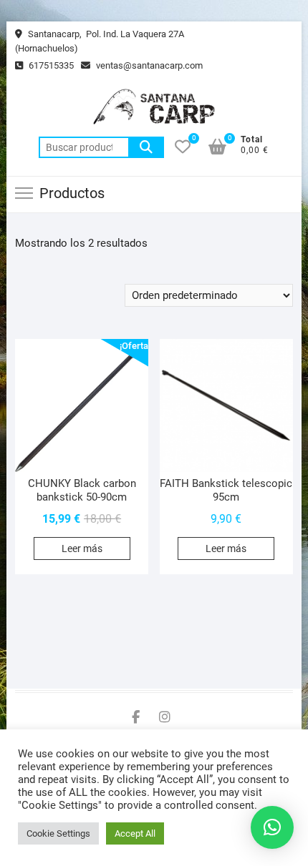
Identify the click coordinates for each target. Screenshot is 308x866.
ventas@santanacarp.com (148, 65)
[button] (272, 827)
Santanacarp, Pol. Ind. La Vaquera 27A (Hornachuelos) (99, 41)
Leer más (82, 548)
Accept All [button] (135, 833)
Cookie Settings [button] (58, 833)
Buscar (146, 147)
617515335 (50, 65)
